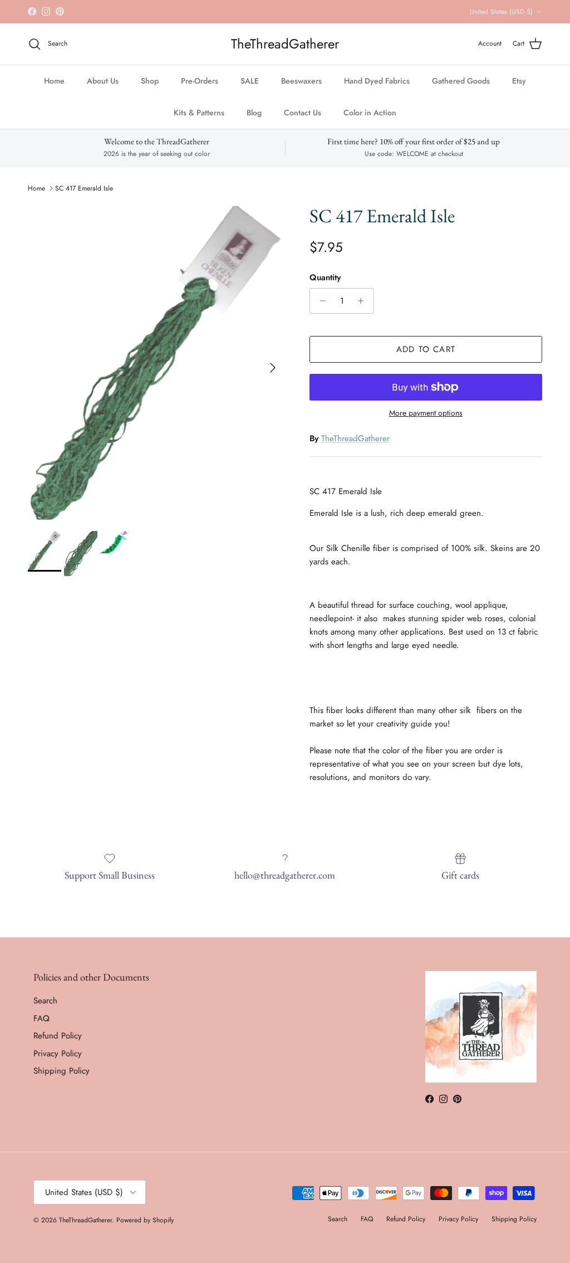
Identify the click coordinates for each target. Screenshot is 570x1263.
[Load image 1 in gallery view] (156, 362)
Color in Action (369, 112)
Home (54, 80)
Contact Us (302, 112)
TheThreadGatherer (355, 438)
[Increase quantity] (364, 301)
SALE (249, 80)
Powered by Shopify (145, 1220)
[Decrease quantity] (320, 301)
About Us (103, 80)
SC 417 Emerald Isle (84, 188)
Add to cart (425, 349)
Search (45, 1000)
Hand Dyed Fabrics (377, 80)
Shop (150, 80)
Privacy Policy (57, 1053)
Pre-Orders (199, 80)
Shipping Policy (61, 1071)
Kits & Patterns (199, 112)
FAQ (41, 1018)
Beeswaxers (301, 80)
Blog (254, 112)
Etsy (519, 80)
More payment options (426, 413)
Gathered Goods (461, 80)
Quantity (325, 278)
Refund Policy (57, 1036)
